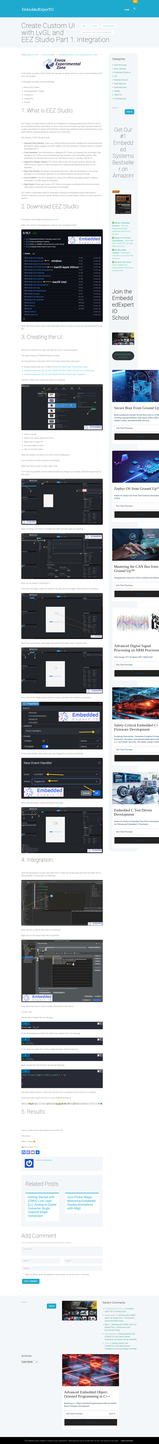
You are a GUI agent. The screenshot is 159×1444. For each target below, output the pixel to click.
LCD (76, 55)
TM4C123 (118, 95)
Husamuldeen (49, 55)
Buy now (91, 1422)
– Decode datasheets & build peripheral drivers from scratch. (121, 228)
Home (127, 10)
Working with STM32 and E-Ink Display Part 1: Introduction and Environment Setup (120, 1318)
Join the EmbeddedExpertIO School (123, 304)
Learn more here (127, 1441)
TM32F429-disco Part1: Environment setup (70, 367)
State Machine (120, 84)
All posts (94, 26)
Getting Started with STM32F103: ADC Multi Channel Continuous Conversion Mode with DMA (121, 1337)
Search (115, 108)
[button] (135, 8)
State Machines (120, 87)
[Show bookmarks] (135, 1)
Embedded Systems (109, 26)
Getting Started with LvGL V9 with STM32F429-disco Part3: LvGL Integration (55, 374)
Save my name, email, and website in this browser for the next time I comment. (57, 1274)
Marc (107, 1324)
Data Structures (120, 65)
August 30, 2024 (32, 55)
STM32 (95, 55)
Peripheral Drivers (85, 55)
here (56, 219)
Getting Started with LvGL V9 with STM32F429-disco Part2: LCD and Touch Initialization (59, 370)
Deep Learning (120, 69)
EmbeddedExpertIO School (123, 355)
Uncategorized (120, 98)
